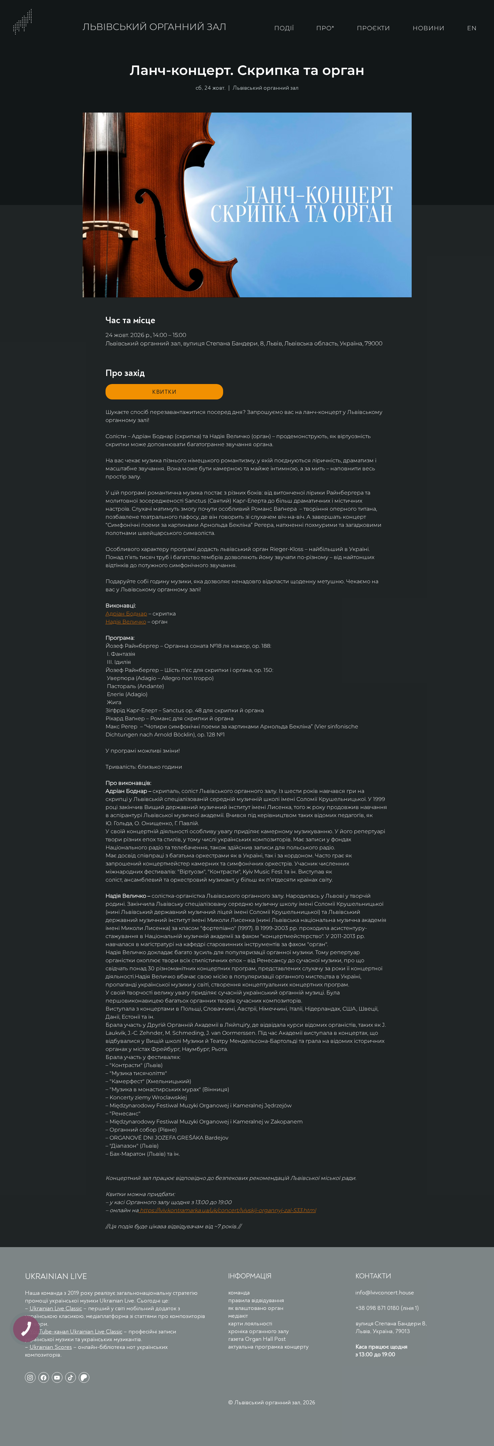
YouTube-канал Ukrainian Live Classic (76, 1331)
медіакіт (238, 1316)
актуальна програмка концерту (268, 1347)
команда (239, 1292)
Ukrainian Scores (51, 1347)
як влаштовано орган (255, 1308)
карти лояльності (250, 1323)
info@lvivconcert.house (385, 1292)
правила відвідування (256, 1300)
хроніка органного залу (258, 1331)
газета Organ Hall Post (257, 1339)
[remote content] (164, 391)
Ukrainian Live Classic (56, 1308)
